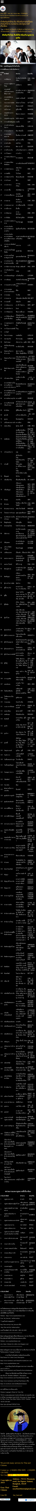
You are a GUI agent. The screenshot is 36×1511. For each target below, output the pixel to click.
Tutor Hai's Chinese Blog (14, 13)
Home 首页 (3, 13)
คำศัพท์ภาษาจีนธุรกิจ (10, 29)
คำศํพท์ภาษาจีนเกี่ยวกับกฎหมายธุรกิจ (21, 31)
